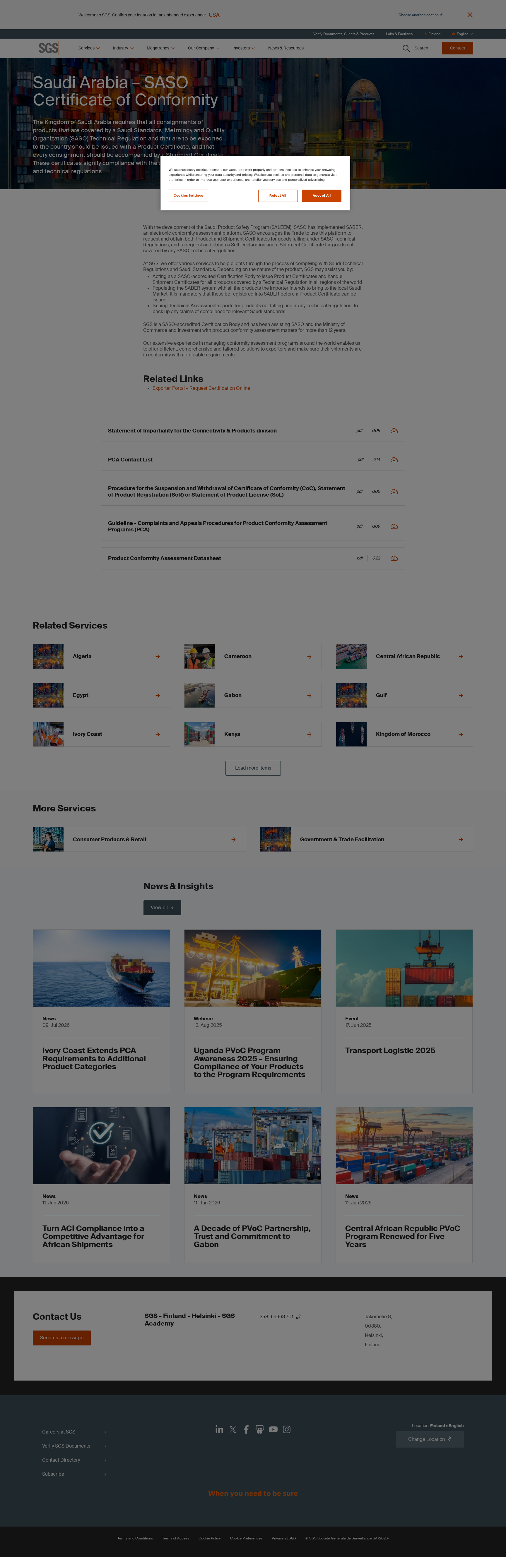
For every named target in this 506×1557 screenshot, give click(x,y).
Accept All (322, 195)
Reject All (277, 195)
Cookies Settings (188, 195)
